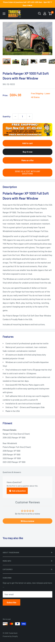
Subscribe (11, 602)
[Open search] (39, 13)
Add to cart (27, 143)
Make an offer (27, 160)
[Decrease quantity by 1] (15, 116)
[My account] (44, 13)
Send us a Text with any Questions (27, 172)
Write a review (27, 521)
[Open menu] (4, 14)
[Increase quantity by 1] (29, 116)
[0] (50, 13)
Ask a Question (19, 490)
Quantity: (7, 116)
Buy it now (27, 151)
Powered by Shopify (10, 636)
